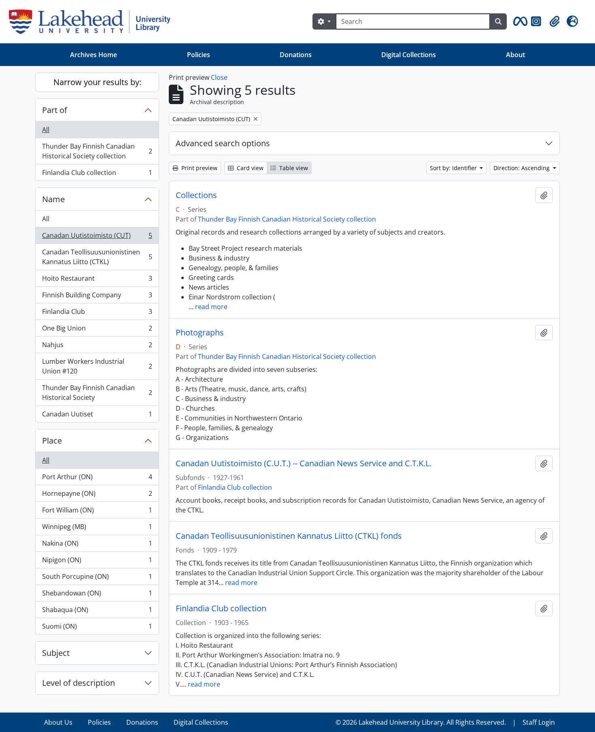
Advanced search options (223, 143)
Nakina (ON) (97, 545)
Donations (296, 54)
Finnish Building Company (97, 296)
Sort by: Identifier (454, 168)
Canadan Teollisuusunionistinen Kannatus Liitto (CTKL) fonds (289, 536)
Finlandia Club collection (97, 174)
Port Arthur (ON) (97, 478)
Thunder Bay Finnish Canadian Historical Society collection (97, 151)
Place (52, 440)
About (515, 54)
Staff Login (539, 722)
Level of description (78, 682)
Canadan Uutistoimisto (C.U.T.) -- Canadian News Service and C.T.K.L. (303, 463)
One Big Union (97, 330)
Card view (249, 168)
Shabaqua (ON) (97, 611)
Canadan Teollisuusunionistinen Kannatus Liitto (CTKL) (97, 257)
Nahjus (97, 346)
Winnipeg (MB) (97, 528)
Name (53, 199)
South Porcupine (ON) (97, 578)
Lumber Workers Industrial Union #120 (97, 366)
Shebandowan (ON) (97, 595)
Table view (293, 168)
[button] (519, 21)
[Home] (93, 21)
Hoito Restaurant (97, 280)
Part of (54, 110)
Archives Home (93, 54)
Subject (56, 652)
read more (211, 306)
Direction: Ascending (522, 168)
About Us (58, 722)
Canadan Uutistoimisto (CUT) (97, 237)
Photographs (200, 332)
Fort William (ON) (97, 512)
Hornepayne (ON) (97, 495)
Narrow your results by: (97, 82)
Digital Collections (408, 54)
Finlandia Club (97, 313)
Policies (198, 54)
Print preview (198, 168)
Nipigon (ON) (97, 561)
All (45, 129)
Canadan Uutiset (97, 416)
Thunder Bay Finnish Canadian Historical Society (97, 392)
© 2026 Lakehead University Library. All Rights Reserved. (421, 722)
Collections (196, 195)
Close (219, 77)
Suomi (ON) (97, 628)
